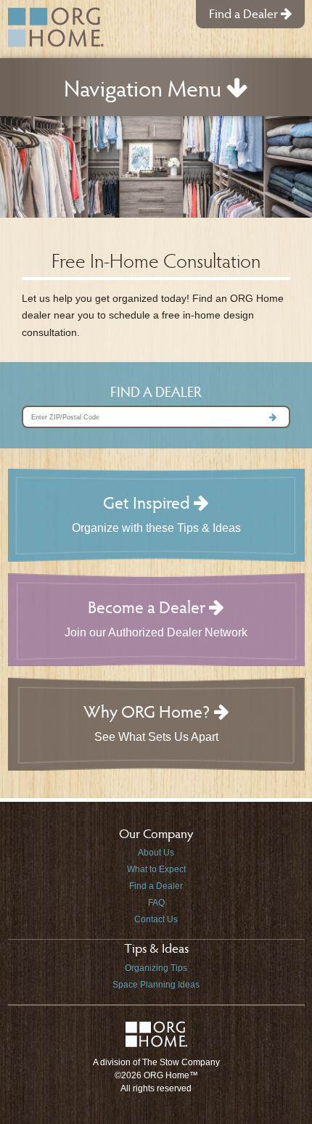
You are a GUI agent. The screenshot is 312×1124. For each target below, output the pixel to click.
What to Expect (156, 869)
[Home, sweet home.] (156, 1042)
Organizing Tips (156, 968)
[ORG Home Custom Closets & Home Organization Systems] (56, 27)
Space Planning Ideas (156, 985)
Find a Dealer (245, 13)
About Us (156, 853)
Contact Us (156, 919)
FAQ (156, 903)
